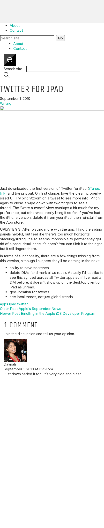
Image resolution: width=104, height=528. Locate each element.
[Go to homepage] (10, 59)
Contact (16, 30)
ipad (12, 304)
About (15, 25)
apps (4, 304)
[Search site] (6, 76)
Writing (5, 103)
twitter (22, 304)
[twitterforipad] (52, 144)
